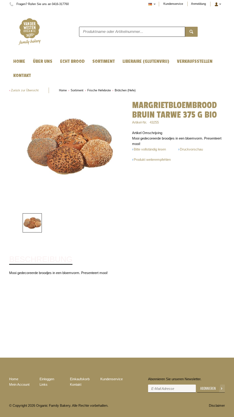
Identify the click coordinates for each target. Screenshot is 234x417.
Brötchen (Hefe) (125, 90)
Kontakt (75, 384)
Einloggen (47, 379)
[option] (69, 146)
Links (44, 384)
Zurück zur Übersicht (25, 90)
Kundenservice (173, 3)
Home (63, 90)
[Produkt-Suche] (191, 32)
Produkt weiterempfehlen (152, 159)
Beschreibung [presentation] (40, 259)
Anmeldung (198, 3)
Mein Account (19, 384)
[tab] (40, 259)
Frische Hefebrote (99, 90)
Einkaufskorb (80, 379)
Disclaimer (217, 405)
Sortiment (77, 90)
